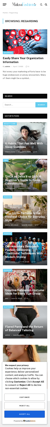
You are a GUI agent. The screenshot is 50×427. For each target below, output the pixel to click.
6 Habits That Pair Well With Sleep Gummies (24, 145)
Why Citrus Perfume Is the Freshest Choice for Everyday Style (25, 216)
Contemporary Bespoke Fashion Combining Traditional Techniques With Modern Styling (24, 252)
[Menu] (4, 4)
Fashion (7, 197)
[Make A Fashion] (24, 4)
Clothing (8, 307)
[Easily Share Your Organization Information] (25, 41)
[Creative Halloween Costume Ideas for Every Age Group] (25, 285)
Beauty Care (10, 124)
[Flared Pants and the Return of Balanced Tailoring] (25, 322)
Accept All (24, 414)
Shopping (8, 52)
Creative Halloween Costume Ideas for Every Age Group (24, 291)
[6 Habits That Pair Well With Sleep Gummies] (25, 138)
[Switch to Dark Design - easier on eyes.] (41, 4)
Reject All (24, 406)
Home (5, 13)
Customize (24, 397)
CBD (6, 160)
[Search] (45, 4)
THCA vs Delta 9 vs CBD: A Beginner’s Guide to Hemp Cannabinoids (23, 180)
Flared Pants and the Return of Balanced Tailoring (24, 328)
